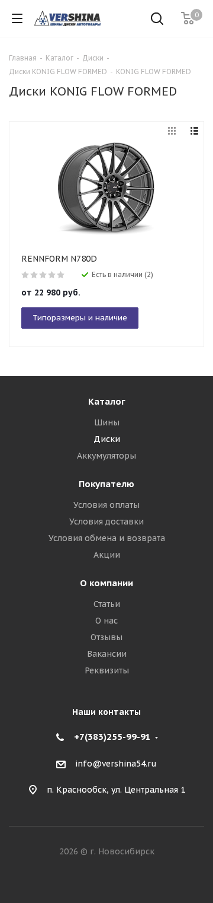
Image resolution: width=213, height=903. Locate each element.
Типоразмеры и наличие (80, 318)
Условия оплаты (106, 505)
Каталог (106, 401)
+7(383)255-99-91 (112, 736)
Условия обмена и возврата (107, 538)
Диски (106, 439)
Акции (106, 554)
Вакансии (107, 653)
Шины (107, 422)
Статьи (106, 604)
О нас (106, 620)
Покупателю (106, 483)
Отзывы (106, 637)
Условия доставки (106, 521)
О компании (106, 583)
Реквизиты (107, 670)
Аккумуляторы (106, 455)
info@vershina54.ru (116, 763)
